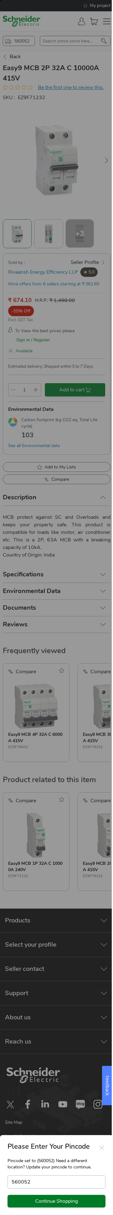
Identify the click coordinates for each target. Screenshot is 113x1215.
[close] (101, 1147)
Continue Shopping (56, 1201)
